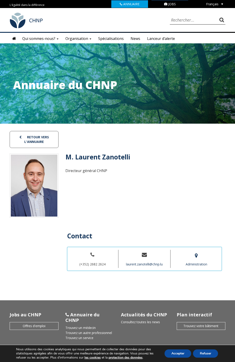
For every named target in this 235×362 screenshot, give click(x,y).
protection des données (126, 357)
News (135, 38)
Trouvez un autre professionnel (88, 333)
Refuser (205, 353)
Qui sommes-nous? (39, 38)
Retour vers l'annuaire (36, 139)
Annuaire (131, 4)
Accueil (14, 38)
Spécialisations (111, 38)
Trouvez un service (79, 338)
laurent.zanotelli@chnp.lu (144, 264)
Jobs (171, 4)
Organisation (77, 38)
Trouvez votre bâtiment (200, 326)
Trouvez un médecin (80, 328)
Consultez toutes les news (140, 322)
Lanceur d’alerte (161, 38)
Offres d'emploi (34, 326)
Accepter (177, 353)
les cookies (92, 357)
